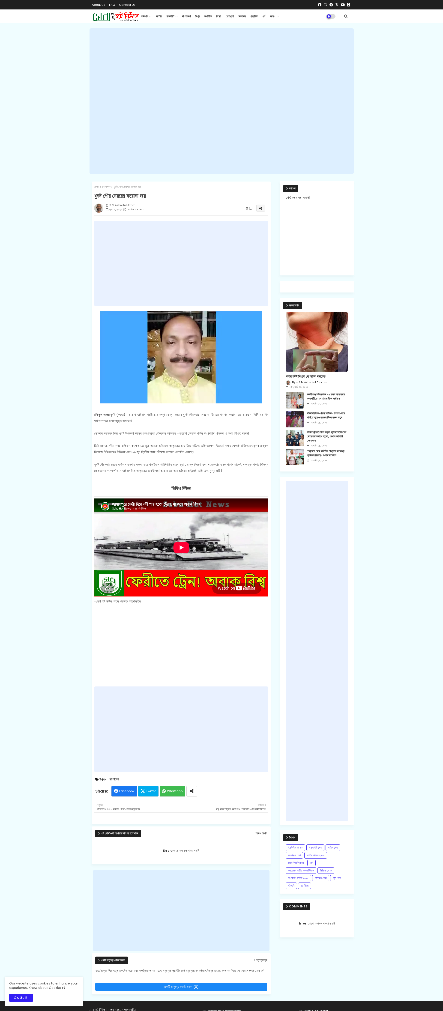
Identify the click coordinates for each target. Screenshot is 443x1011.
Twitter (151, 791)
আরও (272, 16)
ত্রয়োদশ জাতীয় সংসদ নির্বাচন (301, 870)
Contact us (127, 5)
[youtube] (343, 4)
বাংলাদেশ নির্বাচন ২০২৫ (298, 878)
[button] (345, 16)
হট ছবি (291, 886)
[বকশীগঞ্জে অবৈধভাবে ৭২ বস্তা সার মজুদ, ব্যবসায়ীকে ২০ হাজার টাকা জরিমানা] (295, 400)
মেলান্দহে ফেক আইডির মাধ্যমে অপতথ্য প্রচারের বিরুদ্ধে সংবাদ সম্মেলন (325, 453)
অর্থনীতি (208, 16)
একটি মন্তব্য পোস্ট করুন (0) (181, 986)
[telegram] (331, 4)
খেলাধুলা (230, 16)
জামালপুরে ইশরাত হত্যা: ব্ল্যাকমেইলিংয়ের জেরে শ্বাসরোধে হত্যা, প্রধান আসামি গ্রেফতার (326, 436)
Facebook (127, 791)
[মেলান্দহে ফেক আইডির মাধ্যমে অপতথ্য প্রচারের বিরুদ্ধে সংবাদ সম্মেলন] (295, 457)
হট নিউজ (304, 886)
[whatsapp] (325, 4)
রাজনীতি (170, 16)
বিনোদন (242, 16)
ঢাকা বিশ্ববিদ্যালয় (296, 863)
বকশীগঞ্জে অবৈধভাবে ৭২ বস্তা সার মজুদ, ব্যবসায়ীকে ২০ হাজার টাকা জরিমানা (326, 396)
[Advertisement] (221, 101)
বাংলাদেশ (186, 16)
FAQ (112, 5)
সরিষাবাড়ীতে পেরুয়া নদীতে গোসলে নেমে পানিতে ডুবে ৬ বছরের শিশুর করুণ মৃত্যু (326, 415)
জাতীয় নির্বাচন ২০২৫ (316, 855)
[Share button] (191, 791)
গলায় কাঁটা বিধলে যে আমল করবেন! (306, 376)
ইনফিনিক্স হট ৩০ (295, 848)
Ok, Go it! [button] (21, 997)
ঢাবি (311, 863)
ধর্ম (264, 16)
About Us (98, 5)
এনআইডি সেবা (315, 848)
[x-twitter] (337, 4)
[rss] (348, 4)
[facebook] (320, 4)
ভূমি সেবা (337, 878)
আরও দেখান (261, 833)
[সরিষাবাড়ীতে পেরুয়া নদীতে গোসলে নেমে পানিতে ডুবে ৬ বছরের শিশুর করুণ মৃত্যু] (295, 419)
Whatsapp (175, 791)
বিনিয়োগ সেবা (320, 878)
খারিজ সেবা (333, 848)
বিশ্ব (197, 16)
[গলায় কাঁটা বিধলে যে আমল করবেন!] (317, 342)
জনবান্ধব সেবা (294, 855)
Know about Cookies (45, 987)
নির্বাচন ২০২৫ (326, 870)
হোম (96, 187)
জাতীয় (159, 16)
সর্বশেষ (144, 16)
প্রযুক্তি (254, 16)
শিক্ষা (218, 16)
